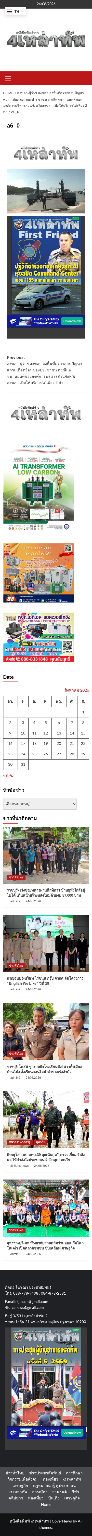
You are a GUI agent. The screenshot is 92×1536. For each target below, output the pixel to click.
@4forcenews (19, 1166)
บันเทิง (53, 1498)
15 (83, 733)
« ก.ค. (8, 775)
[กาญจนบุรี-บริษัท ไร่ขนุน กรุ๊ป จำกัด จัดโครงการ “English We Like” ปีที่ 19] (46, 943)
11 (34, 733)
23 (10, 754)
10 (23, 733)
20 (59, 744)
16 (10, 744)
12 (45, 733)
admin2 (15, 901)
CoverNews (62, 1521)
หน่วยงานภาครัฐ (19, 1142)
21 (72, 744)
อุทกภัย (40, 1142)
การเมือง (39, 1492)
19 (45, 744)
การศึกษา (74, 1473)
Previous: (44, 370)
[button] (8, 77)
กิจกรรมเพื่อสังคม (22, 1479)
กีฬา (75, 1492)
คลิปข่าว (15, 1498)
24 (23, 754)
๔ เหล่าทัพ (72, 1479)
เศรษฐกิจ (20, 1486)
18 (34, 744)
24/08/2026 (33, 901)
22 (83, 744)
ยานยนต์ (59, 1492)
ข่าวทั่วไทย (16, 877)
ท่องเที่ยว (50, 1479)
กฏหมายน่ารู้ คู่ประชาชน (54, 1486)
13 (59, 733)
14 (72, 733)
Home (46, 1505)
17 (23, 744)
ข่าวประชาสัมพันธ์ (45, 1473)
